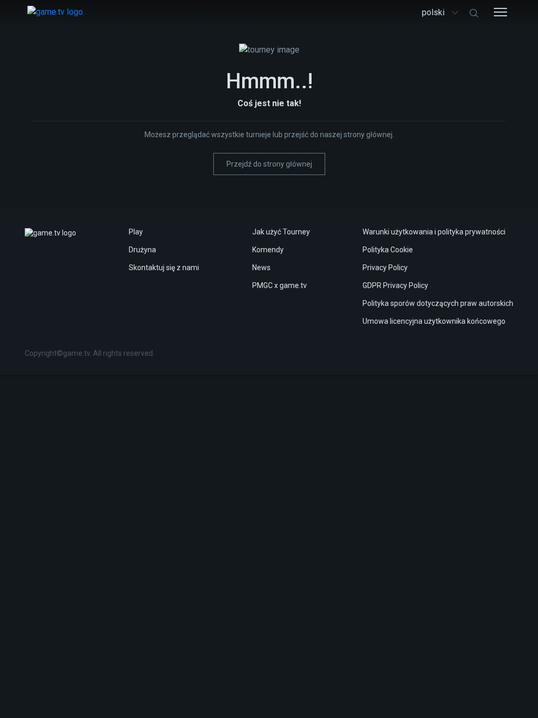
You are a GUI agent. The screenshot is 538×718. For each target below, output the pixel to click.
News (261, 267)
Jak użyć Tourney (281, 232)
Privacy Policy (385, 267)
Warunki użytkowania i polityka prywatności (434, 232)
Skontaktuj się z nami (164, 267)
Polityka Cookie (388, 249)
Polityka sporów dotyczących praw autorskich (438, 303)
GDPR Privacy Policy (395, 285)
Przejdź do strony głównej (269, 164)
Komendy (268, 249)
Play (136, 232)
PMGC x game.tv (279, 285)
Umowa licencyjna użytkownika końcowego (434, 321)
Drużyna (142, 249)
